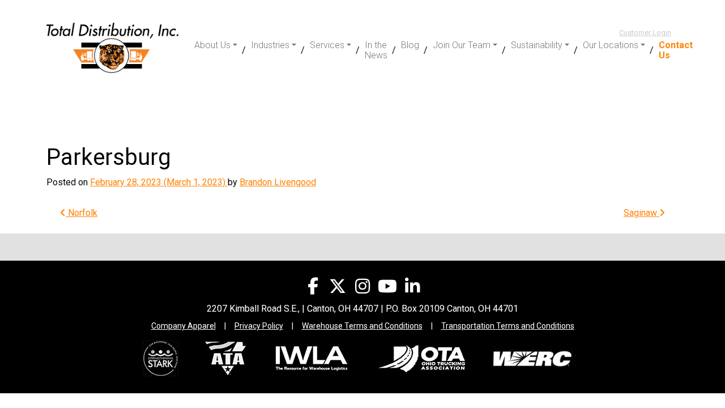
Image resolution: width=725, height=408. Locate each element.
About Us (212, 45)
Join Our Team (462, 45)
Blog (410, 45)
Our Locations (610, 45)
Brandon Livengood (278, 182)
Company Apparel (183, 325)
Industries (270, 45)
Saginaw (641, 212)
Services (327, 45)
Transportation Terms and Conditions (507, 325)
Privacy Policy (258, 325)
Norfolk (81, 212)
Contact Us (676, 50)
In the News (376, 50)
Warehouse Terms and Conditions (362, 325)
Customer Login (645, 32)
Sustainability (536, 45)
